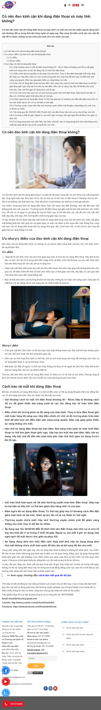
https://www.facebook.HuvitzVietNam (17, 684)
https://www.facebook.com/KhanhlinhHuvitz (35, 607)
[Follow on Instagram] (50, 688)
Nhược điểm (13, 61)
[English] (74, 5)
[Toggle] (63, 628)
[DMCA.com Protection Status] (35, 673)
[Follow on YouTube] (55, 688)
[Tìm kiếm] (69, 5)
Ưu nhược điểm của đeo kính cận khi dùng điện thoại (26, 54)
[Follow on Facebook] (46, 688)
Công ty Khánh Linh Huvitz (77, 587)
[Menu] (82, 5)
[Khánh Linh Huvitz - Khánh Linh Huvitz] (13, 5)
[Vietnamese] (77, 5)
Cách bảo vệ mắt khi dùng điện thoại (19, 64)
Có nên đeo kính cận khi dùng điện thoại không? (24, 51)
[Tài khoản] (65, 5)
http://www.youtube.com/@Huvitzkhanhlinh (33, 602)
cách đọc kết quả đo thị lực (55, 575)
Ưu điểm (11, 57)
